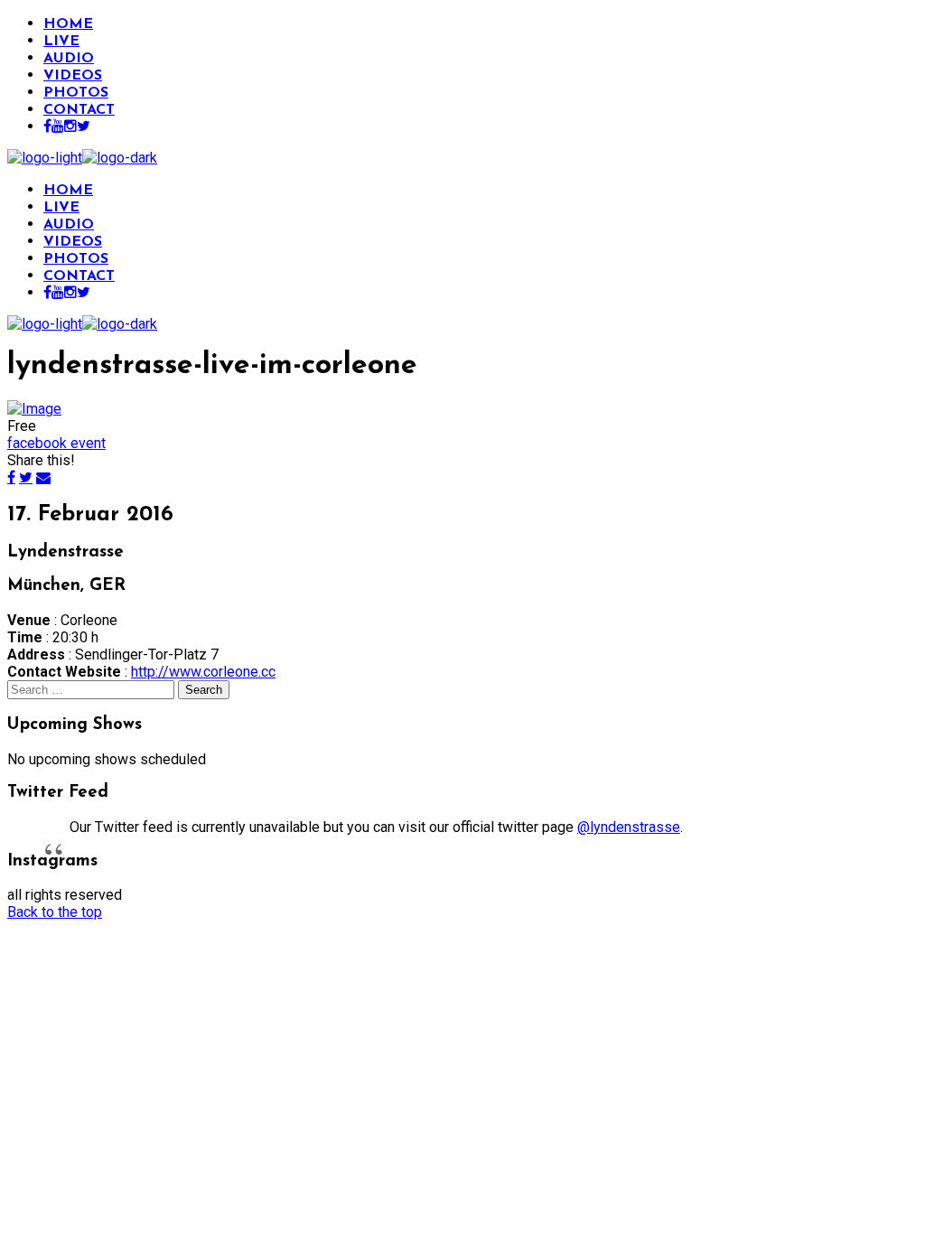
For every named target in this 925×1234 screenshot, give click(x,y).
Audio (68, 58)
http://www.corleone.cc (203, 671)
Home (68, 24)
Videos (72, 76)
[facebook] (47, 127)
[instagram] (70, 127)
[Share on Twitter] (26, 477)
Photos (75, 93)
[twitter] (83, 127)
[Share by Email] (43, 477)
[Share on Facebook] (11, 477)
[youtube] (57, 127)
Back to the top (54, 912)
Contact (79, 110)
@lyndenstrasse (628, 827)
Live (61, 41)
